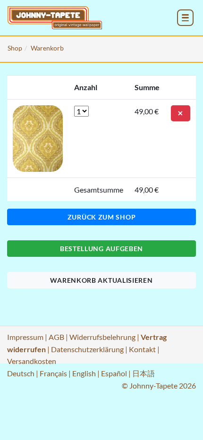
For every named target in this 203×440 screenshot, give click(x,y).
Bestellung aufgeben (101, 249)
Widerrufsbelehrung (102, 336)
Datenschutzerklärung (87, 349)
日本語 (143, 373)
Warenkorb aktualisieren (101, 280)
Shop (15, 48)
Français (53, 373)
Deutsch (20, 373)
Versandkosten (31, 360)
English (84, 373)
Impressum (25, 336)
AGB (56, 336)
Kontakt (142, 349)
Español (114, 373)
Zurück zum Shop (102, 217)
